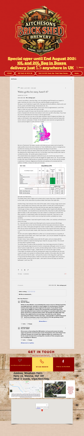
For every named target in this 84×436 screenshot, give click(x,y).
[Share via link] (28, 269)
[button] (71, 79)
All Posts (14, 79)
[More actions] (65, 88)
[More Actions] (65, 301)
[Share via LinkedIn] (24, 269)
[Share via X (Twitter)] (21, 269)
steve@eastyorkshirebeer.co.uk (20, 365)
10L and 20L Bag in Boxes (42, 63)
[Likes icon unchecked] (22, 324)
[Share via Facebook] (18, 269)
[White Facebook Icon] (63, 361)
